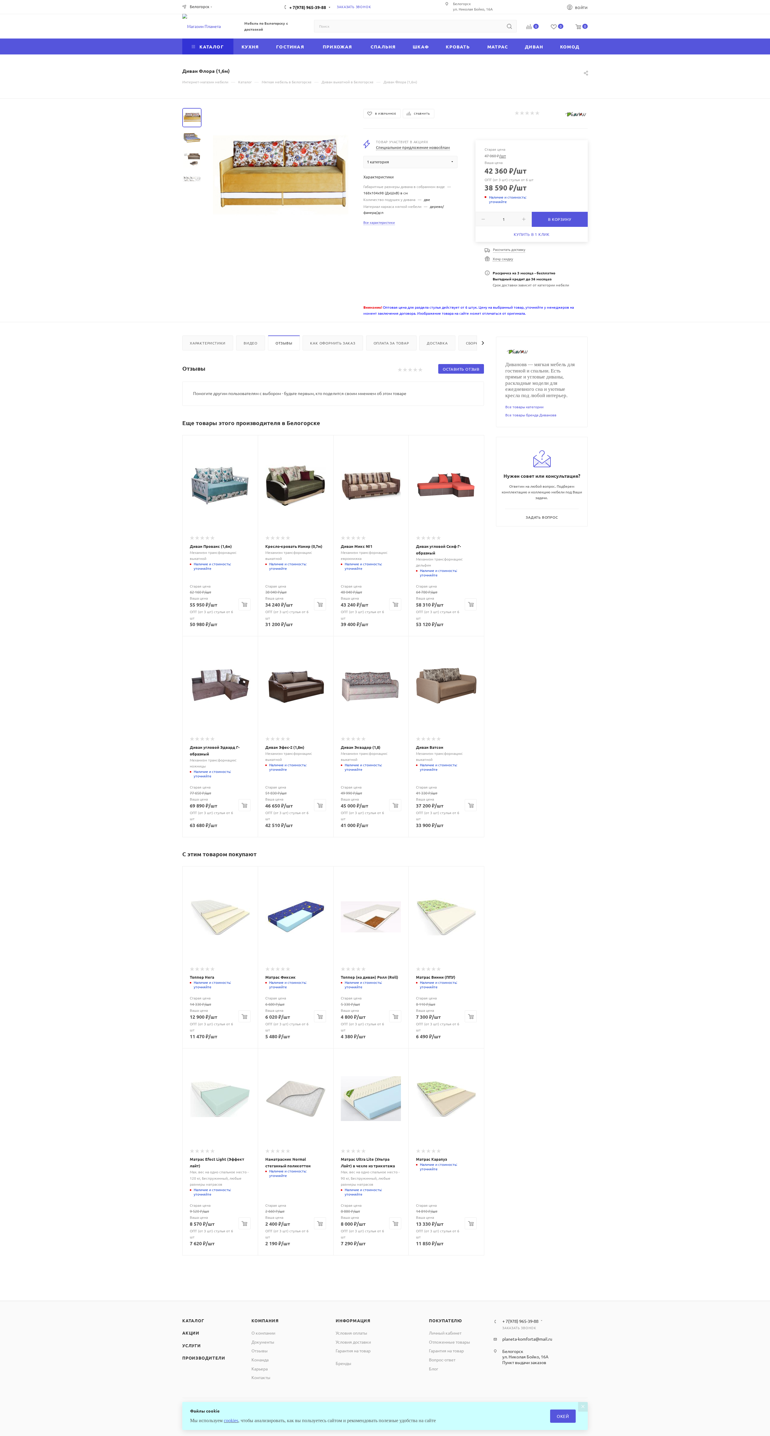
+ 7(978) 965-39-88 (307, 7)
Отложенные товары (449, 1342)
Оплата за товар (391, 343)
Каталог (193, 1320)
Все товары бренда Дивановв (530, 414)
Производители (203, 1357)
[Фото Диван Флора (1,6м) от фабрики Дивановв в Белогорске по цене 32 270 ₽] (280, 175)
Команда (260, 1359)
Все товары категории (524, 406)
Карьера (259, 1368)
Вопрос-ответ (442, 1359)
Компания (265, 1320)
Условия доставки (353, 1342)
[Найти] (509, 26)
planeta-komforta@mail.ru (527, 1339)
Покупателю (445, 1320)
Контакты (260, 1377)
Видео (250, 343)
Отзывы (284, 343)
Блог (433, 1368)
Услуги (191, 1345)
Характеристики (208, 343)
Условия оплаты (351, 1333)
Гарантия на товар (353, 1350)
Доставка (437, 343)
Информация (353, 1320)
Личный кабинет (445, 1333)
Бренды (343, 1363)
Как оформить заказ (332, 343)
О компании (263, 1333)
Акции (190, 1333)
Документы (262, 1342)
